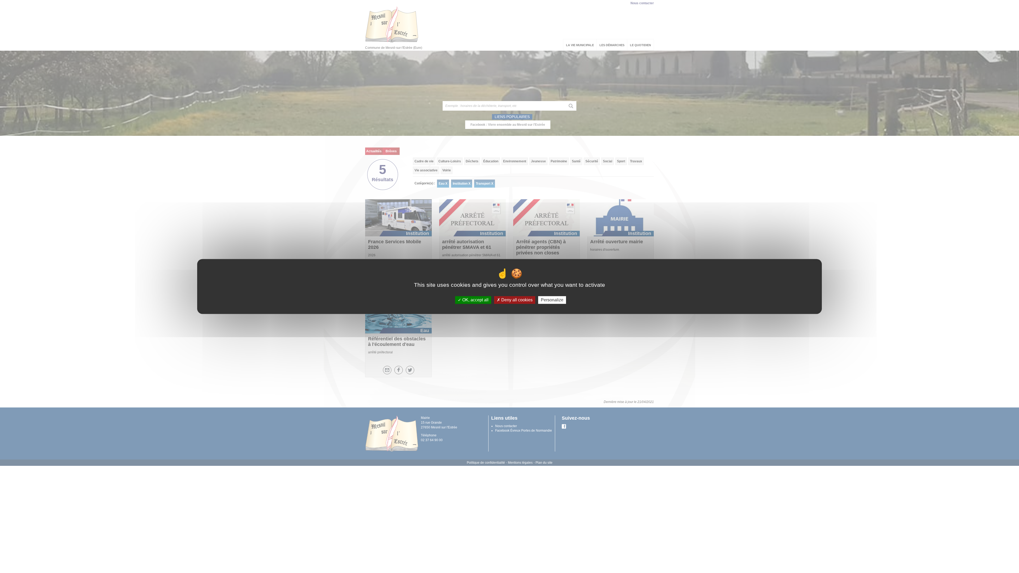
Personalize (552, 300)
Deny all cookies (516, 300)
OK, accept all (475, 300)
